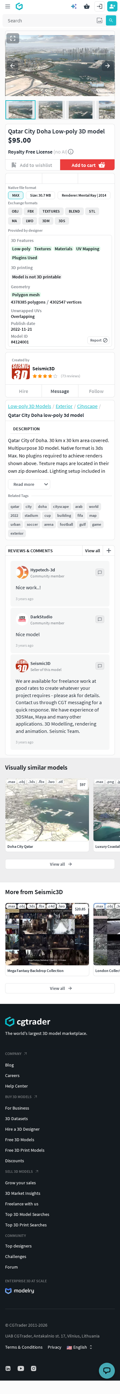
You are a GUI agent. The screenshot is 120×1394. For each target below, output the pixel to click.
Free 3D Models (19, 1139)
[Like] (23, 178)
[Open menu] (8, 6)
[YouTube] (21, 1368)
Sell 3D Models (19, 1171)
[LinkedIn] (8, 1368)
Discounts (14, 1161)
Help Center (16, 1086)
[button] (99, 20)
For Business (17, 1108)
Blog (9, 1065)
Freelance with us (21, 1204)
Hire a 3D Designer (22, 1129)
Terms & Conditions (24, 1347)
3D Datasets (16, 1118)
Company (13, 1053)
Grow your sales (20, 1183)
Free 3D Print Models (24, 1150)
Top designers (18, 1246)
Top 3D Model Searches (27, 1214)
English (77, 1347)
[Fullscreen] (12, 38)
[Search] (111, 20)
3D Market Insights (22, 1193)
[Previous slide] (12, 66)
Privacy (54, 1347)
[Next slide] (107, 66)
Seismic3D (43, 368)
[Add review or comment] (109, 551)
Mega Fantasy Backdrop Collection (35, 970)
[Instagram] (34, 1368)
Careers (12, 1075)
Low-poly (21, 249)
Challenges (15, 1256)
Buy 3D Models (18, 1096)
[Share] (96, 178)
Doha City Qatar (20, 846)
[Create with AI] (74, 6)
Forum (11, 1267)
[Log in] (99, 6)
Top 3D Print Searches (26, 1225)
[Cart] (87, 6)
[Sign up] (112, 6)
